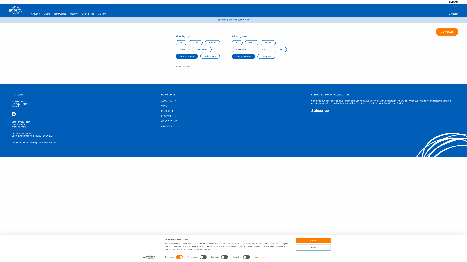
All (181, 42)
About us (35, 14)
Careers (102, 14)
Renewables (60, 14)
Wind (251, 42)
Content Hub (88, 14)
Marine (47, 14)
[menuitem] (35, 14)
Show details (259, 257)
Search (454, 14)
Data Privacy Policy (21, 122)
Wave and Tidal (243, 49)
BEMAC (453, 1)
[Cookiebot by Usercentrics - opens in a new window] (149, 257)
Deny (313, 247)
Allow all (313, 241)
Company (266, 56)
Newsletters (201, 49)
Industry (74, 14)
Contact (447, 31)
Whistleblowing (19, 127)
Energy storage (243, 56)
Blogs (195, 42)
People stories (187, 56)
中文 (456, 7)
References (210, 56)
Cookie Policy (18, 124)
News (182, 49)
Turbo (264, 49)
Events (212, 42)
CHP (280, 49)
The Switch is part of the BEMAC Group (233, 20)
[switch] (203, 257)
